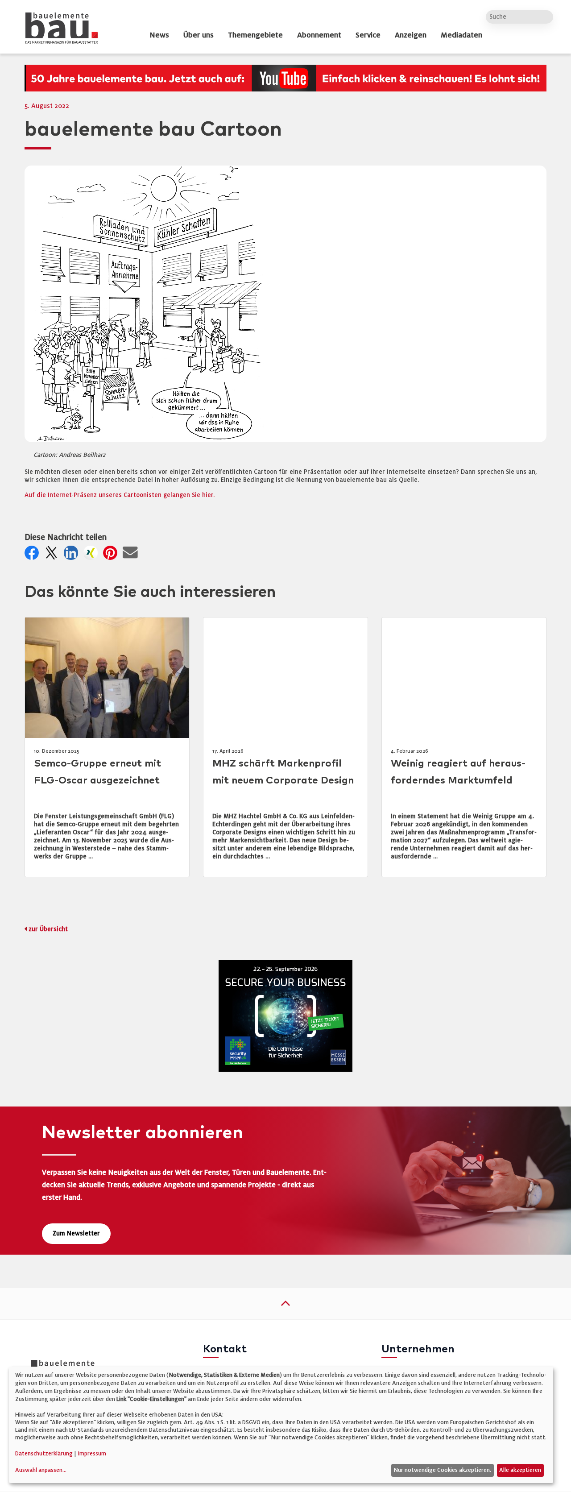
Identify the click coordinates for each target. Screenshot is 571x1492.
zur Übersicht (48, 929)
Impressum (92, 1454)
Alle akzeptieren (520, 1470)
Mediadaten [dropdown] (461, 35)
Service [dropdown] (368, 35)
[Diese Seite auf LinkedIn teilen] (73, 555)
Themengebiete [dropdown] (255, 35)
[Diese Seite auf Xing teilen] (92, 555)
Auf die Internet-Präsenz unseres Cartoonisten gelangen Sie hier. (120, 495)
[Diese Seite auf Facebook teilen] (33, 555)
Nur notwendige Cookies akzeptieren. (442, 1470)
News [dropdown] (159, 35)
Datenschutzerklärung (44, 1454)
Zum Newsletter (76, 1233)
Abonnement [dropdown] (319, 35)
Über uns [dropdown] (198, 35)
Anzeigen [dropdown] (410, 35)
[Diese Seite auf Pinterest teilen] (112, 555)
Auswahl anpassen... (40, 1470)
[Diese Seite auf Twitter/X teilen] (53, 555)
